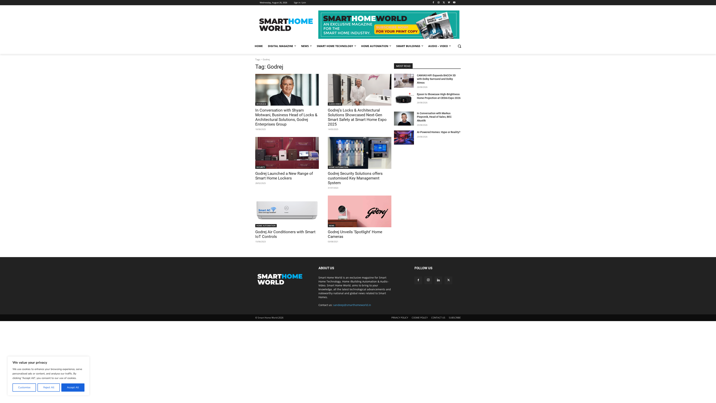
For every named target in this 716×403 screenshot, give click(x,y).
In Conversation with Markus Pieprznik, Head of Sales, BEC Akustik (434, 117)
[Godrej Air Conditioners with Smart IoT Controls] (287, 211)
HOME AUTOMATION (338, 167)
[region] (48, 376)
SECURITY (260, 167)
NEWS (331, 225)
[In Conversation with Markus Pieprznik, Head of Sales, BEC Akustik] (404, 119)
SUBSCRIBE (455, 317)
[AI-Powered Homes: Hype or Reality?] (404, 137)
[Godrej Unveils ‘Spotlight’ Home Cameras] (359, 211)
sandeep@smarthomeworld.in (352, 305)
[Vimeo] (449, 3)
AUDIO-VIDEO (335, 104)
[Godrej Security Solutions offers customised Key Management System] (359, 153)
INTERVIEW (261, 104)
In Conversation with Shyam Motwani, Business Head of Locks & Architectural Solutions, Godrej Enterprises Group (286, 117)
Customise (24, 387)
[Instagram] (438, 3)
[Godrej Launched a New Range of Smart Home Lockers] (287, 153)
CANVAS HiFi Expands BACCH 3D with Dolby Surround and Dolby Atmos (436, 79)
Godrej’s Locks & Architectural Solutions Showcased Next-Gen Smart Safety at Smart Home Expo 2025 (357, 117)
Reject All (48, 387)
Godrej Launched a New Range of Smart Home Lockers (284, 175)
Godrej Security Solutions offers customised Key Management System (355, 178)
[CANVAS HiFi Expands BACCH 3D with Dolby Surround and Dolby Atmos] (404, 81)
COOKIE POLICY (420, 317)
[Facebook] (433, 3)
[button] (459, 46)
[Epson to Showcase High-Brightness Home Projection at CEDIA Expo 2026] (404, 100)
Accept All (73, 387)
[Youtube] (454, 3)
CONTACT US (438, 317)
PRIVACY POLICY (399, 317)
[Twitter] (444, 3)
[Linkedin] (438, 280)
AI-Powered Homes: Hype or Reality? (438, 132)
